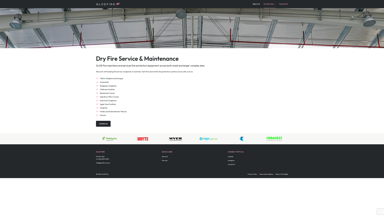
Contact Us (283, 4)
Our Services (269, 4)
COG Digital (284, 174)
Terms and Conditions (266, 174)
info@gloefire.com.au (103, 163)
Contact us (103, 124)
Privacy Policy (252, 174)
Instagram (231, 160)
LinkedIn (230, 157)
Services (165, 160)
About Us (256, 4)
